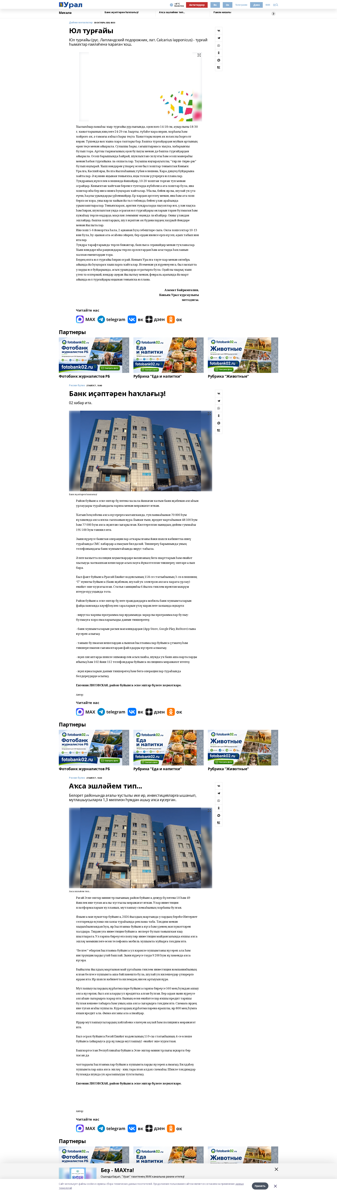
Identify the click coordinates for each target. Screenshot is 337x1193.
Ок (227, 4)
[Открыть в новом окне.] (85, 319)
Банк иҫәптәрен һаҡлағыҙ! (121, 12)
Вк (215, 4)
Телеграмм (241, 5)
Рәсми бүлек (77, 385)
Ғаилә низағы (222, 12)
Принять (260, 1186)
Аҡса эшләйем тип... (172, 12)
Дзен (256, 4)
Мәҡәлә (65, 13)
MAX (268, 5)
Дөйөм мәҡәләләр (81, 22)
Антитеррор (197, 4)
